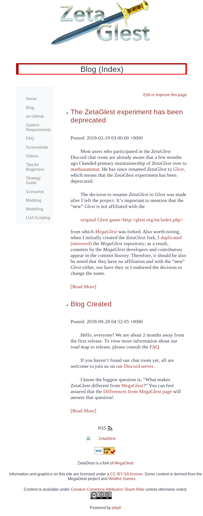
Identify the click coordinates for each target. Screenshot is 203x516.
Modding (33, 200)
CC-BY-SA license (126, 474)
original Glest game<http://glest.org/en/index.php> (131, 219)
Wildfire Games (121, 479)
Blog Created (91, 304)
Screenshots (37, 147)
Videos (32, 156)
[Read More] (83, 286)
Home (31, 99)
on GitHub (35, 116)
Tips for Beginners (35, 167)
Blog (30, 108)
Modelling (34, 209)
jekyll (116, 508)
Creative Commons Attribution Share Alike (108, 489)
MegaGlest (132, 385)
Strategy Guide (33, 180)
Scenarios (35, 192)
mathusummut (85, 169)
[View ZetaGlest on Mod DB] (101, 438)
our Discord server (134, 366)
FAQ (30, 138)
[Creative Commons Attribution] (101, 495)
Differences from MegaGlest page (137, 391)
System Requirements (38, 127)
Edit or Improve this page (165, 95)
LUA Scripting (38, 218)
